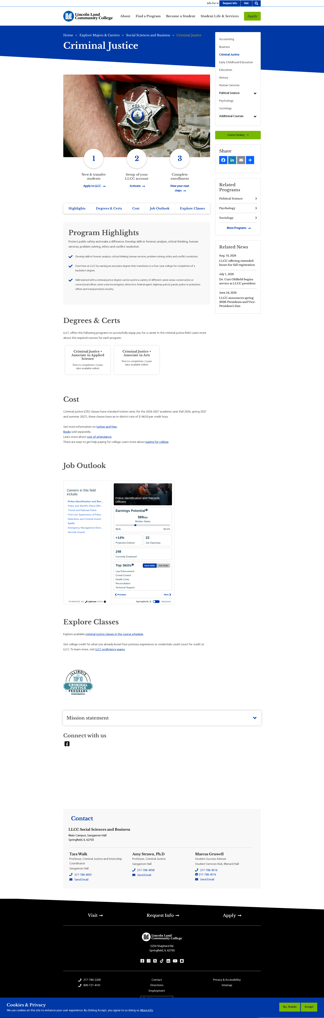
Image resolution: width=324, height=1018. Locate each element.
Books (67, 432)
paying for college (156, 442)
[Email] (241, 160)
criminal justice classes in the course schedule (114, 634)
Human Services (229, 85)
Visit (246, 3)
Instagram (148, 961)
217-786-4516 (208, 870)
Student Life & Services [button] (220, 16)
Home (68, 35)
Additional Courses (231, 116)
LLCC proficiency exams (110, 649)
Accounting (226, 39)
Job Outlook (159, 208)
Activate (135, 186)
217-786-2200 (92, 980)
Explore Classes (192, 208)
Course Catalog (236, 135)
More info (146, 1010)
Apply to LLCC (92, 186)
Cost (135, 208)
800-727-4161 (92, 985)
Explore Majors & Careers (99, 35)
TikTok (162, 961)
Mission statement (87, 718)
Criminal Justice (229, 54)
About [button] (125, 16)
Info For (211, 3)
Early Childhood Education (236, 62)
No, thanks (289, 1007)
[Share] (250, 160)
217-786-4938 (145, 870)
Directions (156, 985)
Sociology (225, 108)
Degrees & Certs (109, 208)
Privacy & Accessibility (227, 980)
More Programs (236, 228)
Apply (252, 16)
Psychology (226, 101)
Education (225, 70)
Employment (157, 991)
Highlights (77, 208)
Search (256, 3)
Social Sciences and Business (148, 35)
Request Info (230, 3)
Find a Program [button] (148, 16)
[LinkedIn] (232, 160)
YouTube (175, 961)
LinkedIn (168, 961)
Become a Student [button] (180, 16)
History (223, 77)
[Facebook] (223, 160)
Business (224, 47)
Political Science (229, 93)
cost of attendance (99, 437)
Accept (309, 1007)
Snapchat (182, 961)
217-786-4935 (83, 874)
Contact (157, 980)
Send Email (81, 879)
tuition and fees (106, 427)
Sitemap (227, 985)
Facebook (67, 744)
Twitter (155, 961)
